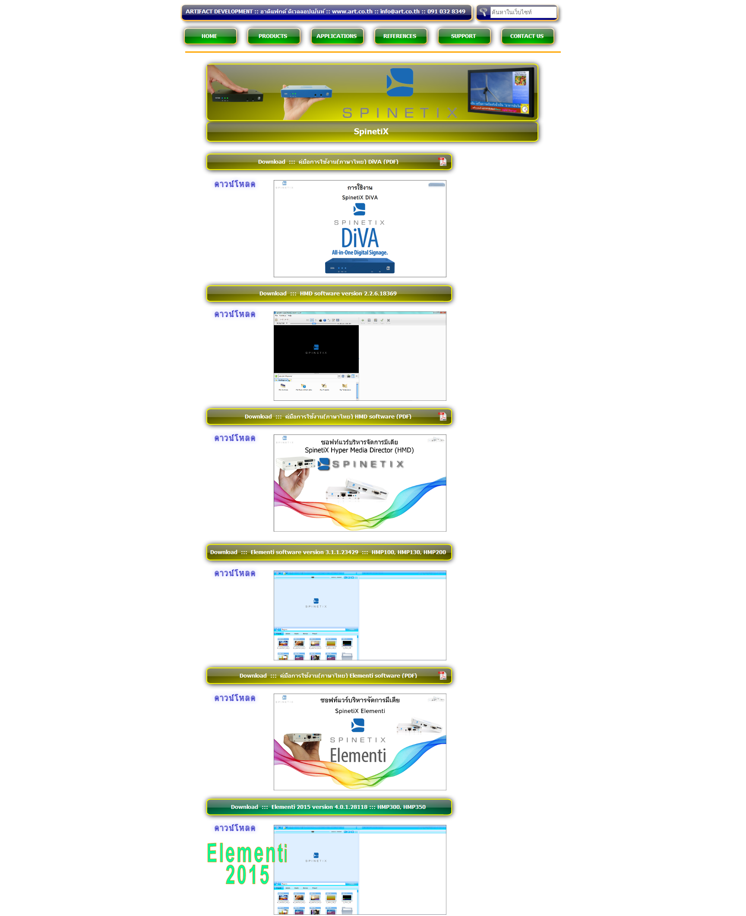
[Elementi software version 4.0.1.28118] (232, 832)
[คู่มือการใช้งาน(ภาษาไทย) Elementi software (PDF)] (232, 702)
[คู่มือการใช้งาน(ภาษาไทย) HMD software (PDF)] (232, 442)
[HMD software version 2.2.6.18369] (360, 399)
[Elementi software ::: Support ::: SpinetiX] (360, 658)
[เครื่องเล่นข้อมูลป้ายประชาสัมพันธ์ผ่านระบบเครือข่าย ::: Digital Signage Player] (373, 145)
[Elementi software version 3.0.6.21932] (232, 577)
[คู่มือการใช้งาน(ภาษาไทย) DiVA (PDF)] (232, 188)
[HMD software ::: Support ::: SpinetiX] (360, 529)
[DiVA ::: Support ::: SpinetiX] (360, 275)
